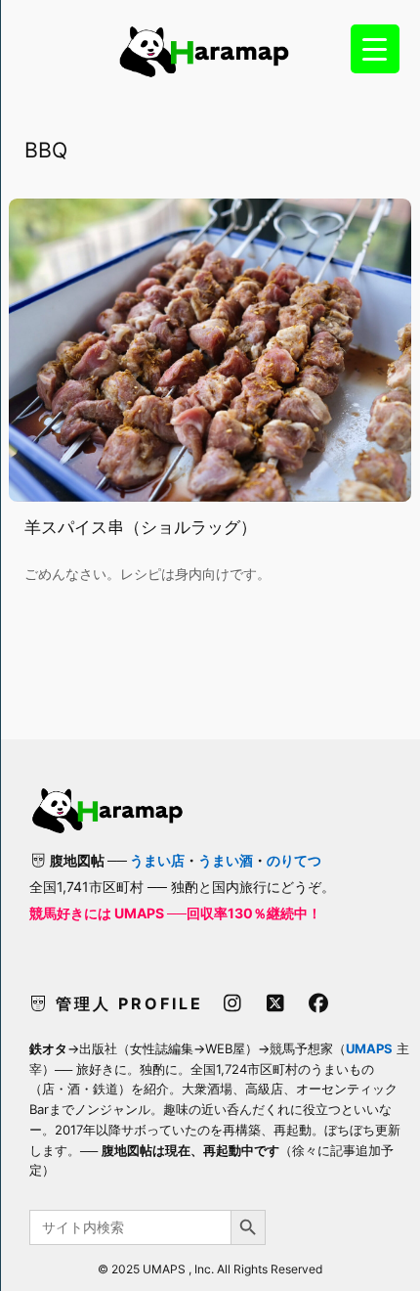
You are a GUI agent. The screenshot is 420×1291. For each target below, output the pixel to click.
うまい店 (157, 860)
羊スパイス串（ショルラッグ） (140, 527)
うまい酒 (225, 860)
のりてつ (294, 860)
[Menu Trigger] (375, 48)
